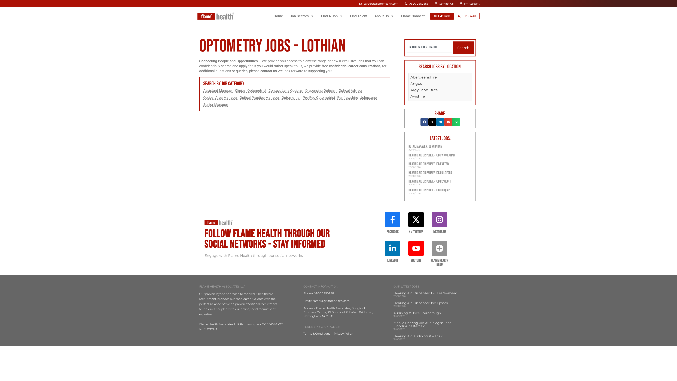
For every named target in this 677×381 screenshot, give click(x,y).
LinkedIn (392, 260)
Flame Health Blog (439, 262)
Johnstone (368, 97)
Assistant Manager (218, 90)
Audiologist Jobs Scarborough (417, 313)
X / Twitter (416, 231)
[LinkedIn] (392, 248)
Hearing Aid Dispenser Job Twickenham (431, 155)
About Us (381, 16)
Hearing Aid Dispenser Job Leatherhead (425, 293)
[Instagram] (439, 219)
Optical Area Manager (220, 97)
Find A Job (329, 16)
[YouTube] (416, 248)
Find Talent (358, 16)
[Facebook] (392, 219)
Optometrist (291, 97)
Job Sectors (299, 16)
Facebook (393, 231)
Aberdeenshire (423, 77)
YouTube (416, 260)
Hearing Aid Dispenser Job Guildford (430, 173)
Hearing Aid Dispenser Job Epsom (421, 303)
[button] (424, 122)
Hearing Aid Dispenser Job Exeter (428, 164)
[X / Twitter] (416, 219)
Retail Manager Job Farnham (425, 146)
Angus (416, 83)
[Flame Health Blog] (439, 248)
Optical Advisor (350, 90)
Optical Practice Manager (259, 97)
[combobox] (429, 47)
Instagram (439, 231)
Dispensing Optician (321, 90)
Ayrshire (417, 96)
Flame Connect (413, 16)
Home (278, 16)
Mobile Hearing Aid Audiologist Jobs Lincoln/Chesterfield (422, 324)
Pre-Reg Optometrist (319, 97)
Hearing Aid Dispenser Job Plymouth (430, 181)
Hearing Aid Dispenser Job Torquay (429, 190)
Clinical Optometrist (250, 90)
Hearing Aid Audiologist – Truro (418, 336)
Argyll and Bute (424, 90)
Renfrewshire (347, 97)
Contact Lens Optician (286, 90)
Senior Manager (215, 104)
